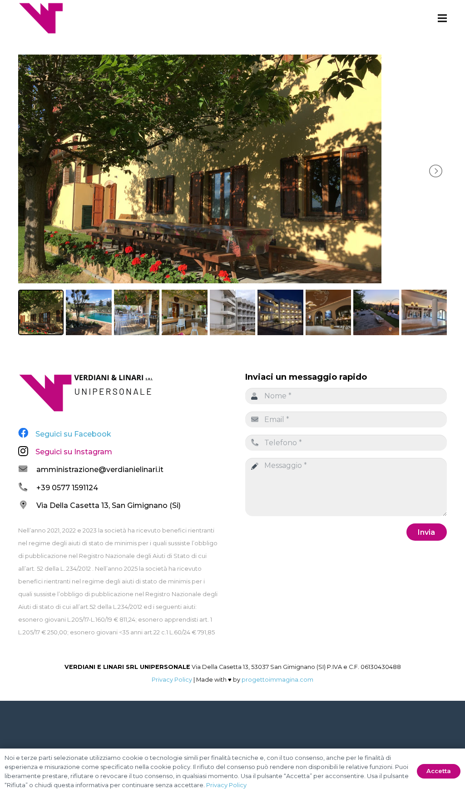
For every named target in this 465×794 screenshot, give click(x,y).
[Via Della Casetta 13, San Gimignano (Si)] (27, 505)
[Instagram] (23, 451)
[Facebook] (23, 433)
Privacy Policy (172, 679)
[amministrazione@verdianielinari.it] (27, 469)
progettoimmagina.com (277, 679)
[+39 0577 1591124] (27, 488)
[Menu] (442, 18)
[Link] (41, 18)
